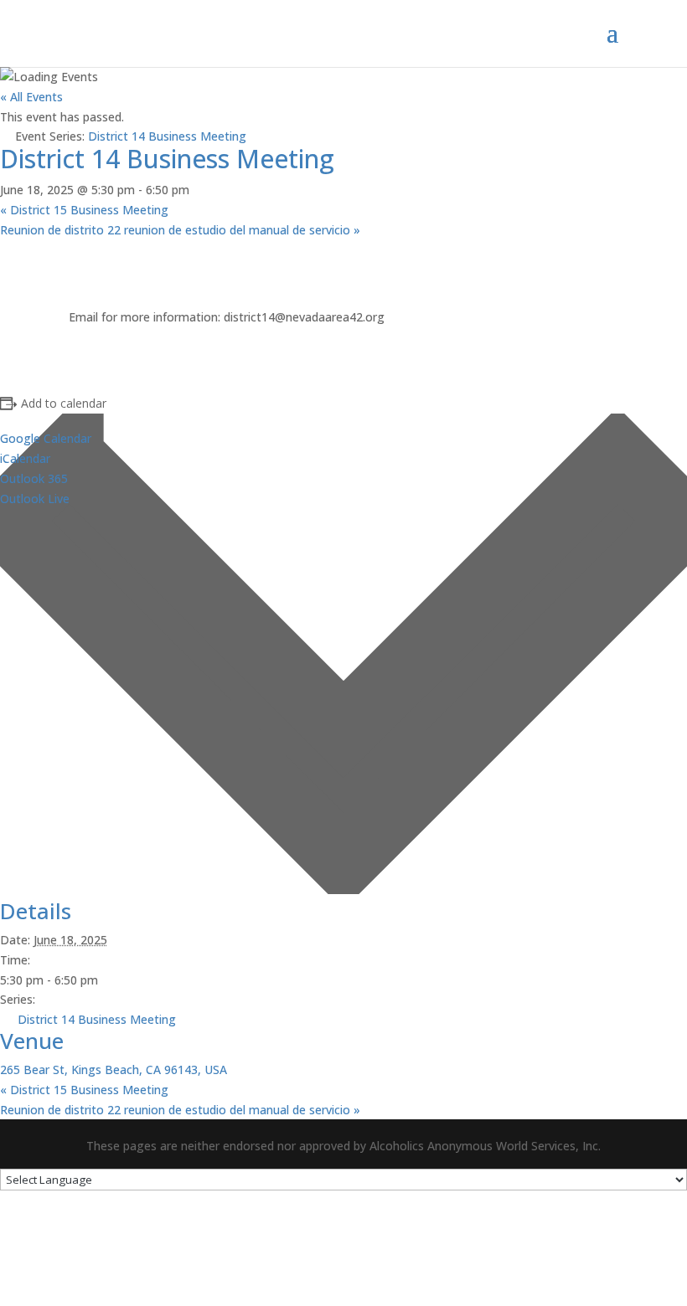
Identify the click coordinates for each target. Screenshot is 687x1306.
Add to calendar (63, 403)
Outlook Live (35, 498)
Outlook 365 (34, 478)
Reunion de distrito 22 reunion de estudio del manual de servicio (180, 230)
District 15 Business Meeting (84, 210)
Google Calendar (45, 438)
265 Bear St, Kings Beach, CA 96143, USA (113, 1069)
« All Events (31, 97)
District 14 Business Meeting (97, 1019)
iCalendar (25, 458)
